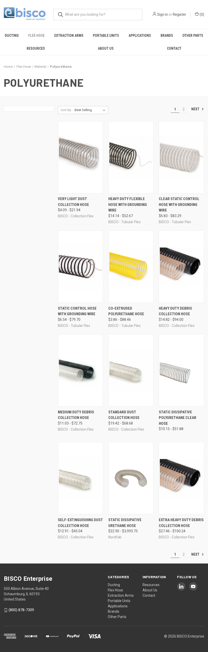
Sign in (162, 14)
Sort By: (66, 110)
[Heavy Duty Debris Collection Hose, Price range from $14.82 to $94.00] (181, 267)
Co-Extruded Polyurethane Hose (126, 311)
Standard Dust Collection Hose (124, 415)
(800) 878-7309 (21, 610)
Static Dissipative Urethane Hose (125, 523)
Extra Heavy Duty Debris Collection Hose (181, 523)
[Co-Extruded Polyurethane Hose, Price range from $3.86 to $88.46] (130, 267)
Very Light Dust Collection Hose (73, 202)
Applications (140, 35)
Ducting (12, 35)
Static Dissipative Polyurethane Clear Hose (177, 418)
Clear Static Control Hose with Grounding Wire (179, 205)
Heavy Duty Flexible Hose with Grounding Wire (127, 205)
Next (195, 109)
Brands (167, 35)
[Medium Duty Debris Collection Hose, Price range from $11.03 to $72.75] (80, 370)
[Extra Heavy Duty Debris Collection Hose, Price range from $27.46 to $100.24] (181, 478)
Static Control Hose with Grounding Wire (77, 311)
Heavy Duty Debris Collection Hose (175, 311)
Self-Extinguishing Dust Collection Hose (80, 523)
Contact (174, 48)
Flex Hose (36, 35)
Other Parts (192, 35)
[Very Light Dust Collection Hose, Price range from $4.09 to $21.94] (80, 157)
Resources (36, 48)
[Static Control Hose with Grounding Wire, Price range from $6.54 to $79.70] (80, 267)
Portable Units (106, 35)
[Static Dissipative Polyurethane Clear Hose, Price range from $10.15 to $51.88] (181, 370)
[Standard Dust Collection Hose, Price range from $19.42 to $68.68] (130, 370)
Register (179, 14)
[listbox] (91, 110)
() (201, 14)
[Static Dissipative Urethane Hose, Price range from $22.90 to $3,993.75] (130, 478)
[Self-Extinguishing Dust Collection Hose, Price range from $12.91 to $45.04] (80, 478)
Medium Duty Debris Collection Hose (76, 415)
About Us (106, 48)
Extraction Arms (68, 35)
